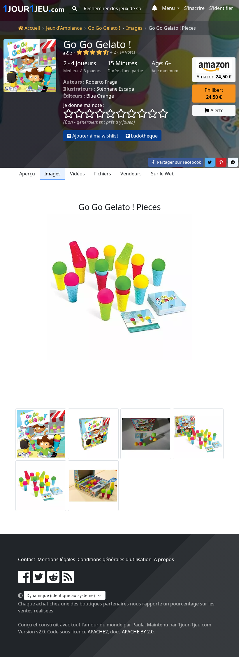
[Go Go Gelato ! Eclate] (145, 433)
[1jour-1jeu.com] (33, 8)
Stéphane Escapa (115, 89)
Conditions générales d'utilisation (115, 559)
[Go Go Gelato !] (30, 90)
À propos (164, 559)
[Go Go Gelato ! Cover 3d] (93, 433)
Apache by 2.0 (138, 631)
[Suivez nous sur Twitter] (39, 580)
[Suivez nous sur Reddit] (53, 580)
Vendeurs (131, 173)
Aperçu (27, 173)
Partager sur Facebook (178, 162)
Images (134, 28)
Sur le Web (163, 173)
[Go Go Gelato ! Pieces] (41, 485)
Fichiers (102, 173)
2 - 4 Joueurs (79, 63)
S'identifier (221, 8)
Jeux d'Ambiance (64, 28)
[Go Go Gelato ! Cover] (41, 433)
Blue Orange (100, 96)
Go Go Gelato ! (104, 28)
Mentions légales (56, 559)
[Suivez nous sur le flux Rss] (68, 580)
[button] (155, 8)
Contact (26, 559)
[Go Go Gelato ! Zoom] (93, 485)
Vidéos (77, 173)
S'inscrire (194, 8)
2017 (68, 52)
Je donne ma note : (83, 105)
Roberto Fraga (101, 82)
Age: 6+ (161, 63)
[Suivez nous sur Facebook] (24, 580)
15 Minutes (122, 63)
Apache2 (98, 631)
